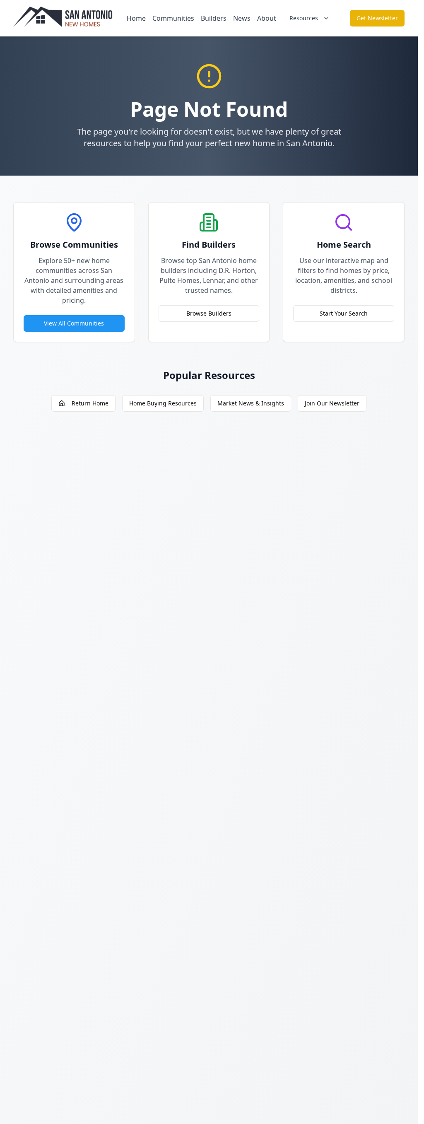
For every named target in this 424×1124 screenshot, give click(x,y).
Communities (173, 18)
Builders (213, 18)
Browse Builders (208, 313)
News (242, 18)
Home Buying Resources (163, 403)
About (266, 18)
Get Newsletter (377, 18)
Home (136, 18)
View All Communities (74, 323)
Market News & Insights (250, 403)
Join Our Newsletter (332, 403)
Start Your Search (344, 313)
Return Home (90, 403)
